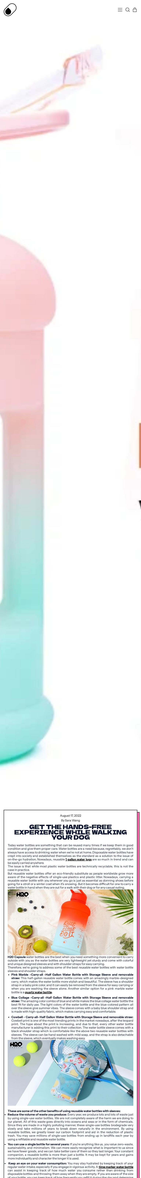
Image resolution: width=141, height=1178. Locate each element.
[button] (127, 9)
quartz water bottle (38, 992)
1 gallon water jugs (79, 859)
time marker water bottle (116, 1167)
